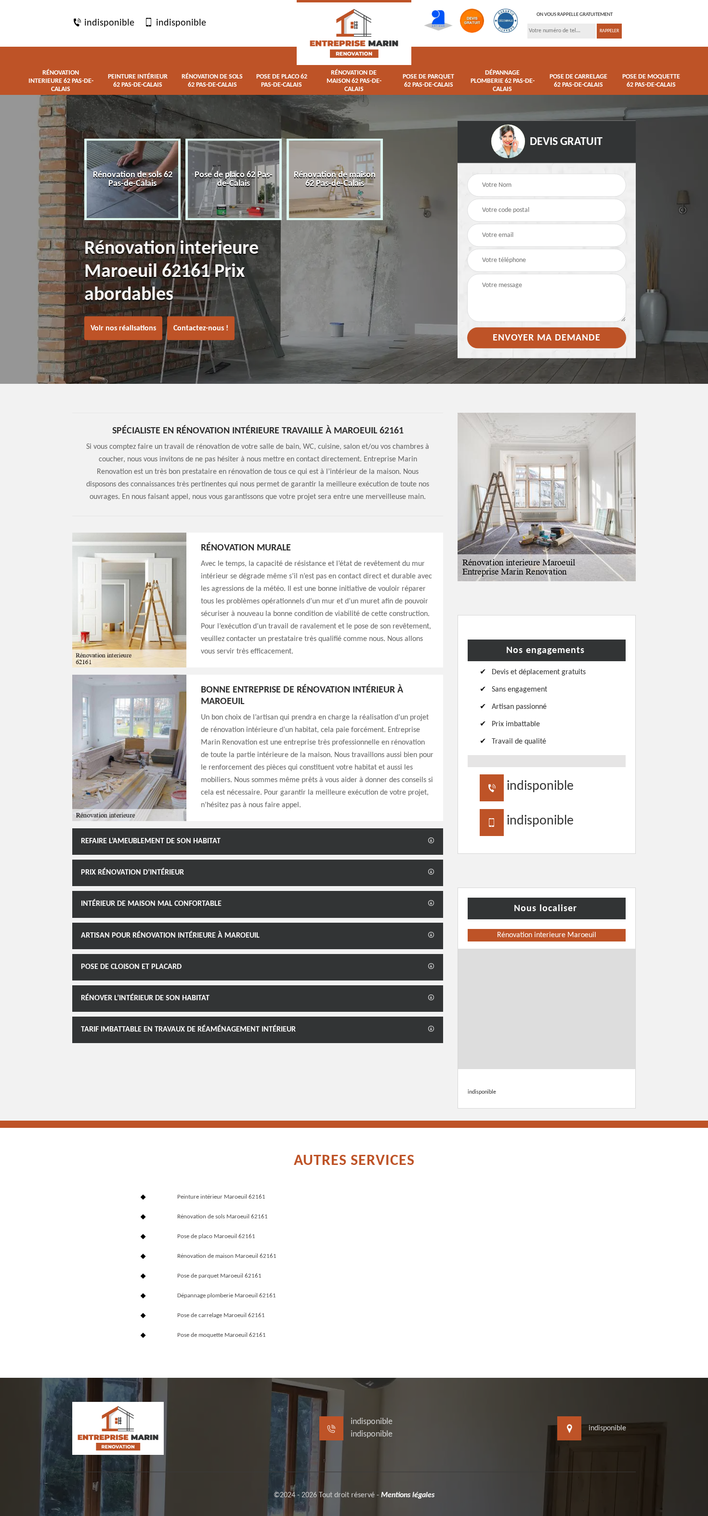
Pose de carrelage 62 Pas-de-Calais (578, 81)
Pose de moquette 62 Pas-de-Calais (651, 81)
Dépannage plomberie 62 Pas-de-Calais (503, 81)
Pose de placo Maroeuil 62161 (216, 1236)
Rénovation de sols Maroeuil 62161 (222, 1217)
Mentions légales (407, 1495)
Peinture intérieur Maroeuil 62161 (221, 1197)
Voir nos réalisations (123, 328)
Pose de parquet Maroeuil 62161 (219, 1276)
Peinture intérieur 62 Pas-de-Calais (138, 81)
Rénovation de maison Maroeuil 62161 (226, 1256)
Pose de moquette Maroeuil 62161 (221, 1335)
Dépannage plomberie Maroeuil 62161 (226, 1296)
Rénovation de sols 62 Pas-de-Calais (212, 81)
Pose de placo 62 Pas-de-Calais (281, 81)
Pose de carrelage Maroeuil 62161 (221, 1315)
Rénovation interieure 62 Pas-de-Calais (60, 81)
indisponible (108, 23)
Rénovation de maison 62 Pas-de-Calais (354, 81)
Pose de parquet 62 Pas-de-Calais (428, 81)
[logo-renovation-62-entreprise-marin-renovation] (354, 32)
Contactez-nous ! (200, 328)
